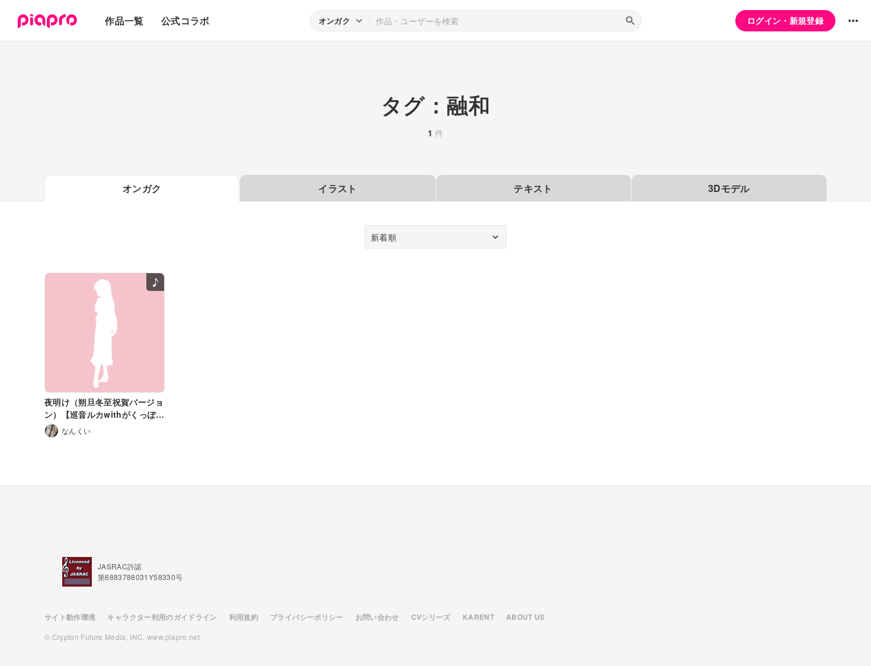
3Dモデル (729, 188)
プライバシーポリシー (307, 616)
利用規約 (243, 616)
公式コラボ (185, 20)
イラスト (337, 188)
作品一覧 (124, 20)
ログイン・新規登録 (785, 20)
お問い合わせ (377, 616)
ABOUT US (525, 616)
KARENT (478, 616)
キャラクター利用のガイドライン (162, 616)
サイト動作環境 (69, 616)
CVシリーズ (431, 616)
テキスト (533, 188)
